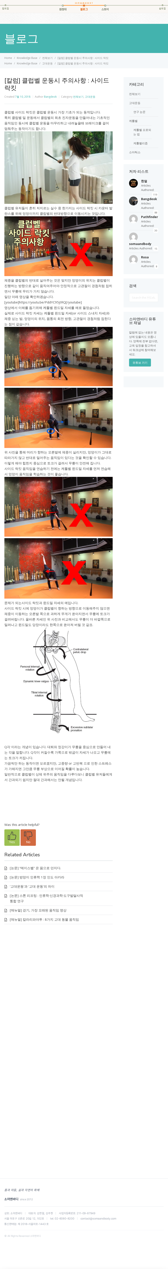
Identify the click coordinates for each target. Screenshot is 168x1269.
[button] (12, 837)
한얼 (144, 181)
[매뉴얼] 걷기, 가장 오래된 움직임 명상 (38, 910)
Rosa (145, 257)
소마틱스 (134, 152)
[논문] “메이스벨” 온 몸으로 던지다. (35, 868)
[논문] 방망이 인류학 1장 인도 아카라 (37, 877)
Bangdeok (50, 97)
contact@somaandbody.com (98, 1218)
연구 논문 (139, 112)
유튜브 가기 (140, 363)
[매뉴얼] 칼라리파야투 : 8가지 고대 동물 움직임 (44, 919)
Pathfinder (149, 217)
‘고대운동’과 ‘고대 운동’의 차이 (32, 886)
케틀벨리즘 (140, 143)
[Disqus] (58, 993)
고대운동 (90, 97)
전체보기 (78, 97)
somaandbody (140, 244)
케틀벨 (133, 121)
